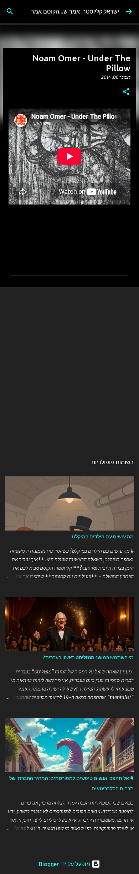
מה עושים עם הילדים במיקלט (103, 536)
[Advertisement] (69, 367)
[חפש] (10, 11)
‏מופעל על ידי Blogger (65, 864)
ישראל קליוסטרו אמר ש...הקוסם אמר (75, 11)
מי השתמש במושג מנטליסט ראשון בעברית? (88, 657)
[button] (126, 92)
